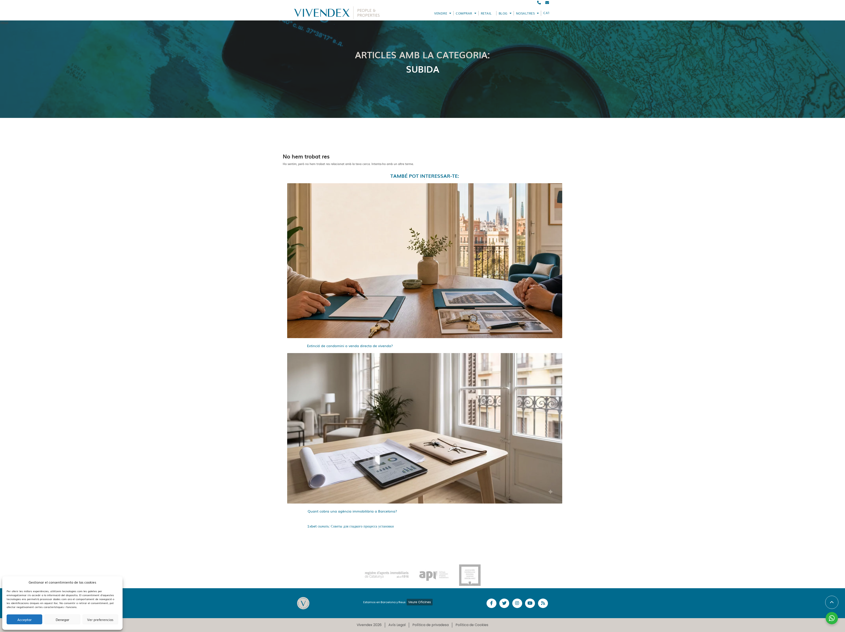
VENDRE (440, 13)
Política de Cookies (472, 624)
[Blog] (543, 603)
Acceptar (24, 619)
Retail (486, 13)
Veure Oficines (419, 602)
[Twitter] (504, 603)
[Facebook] (491, 603)
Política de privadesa (430, 624)
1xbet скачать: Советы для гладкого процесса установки (350, 526)
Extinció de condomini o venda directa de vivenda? (350, 345)
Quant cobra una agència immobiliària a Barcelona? (352, 511)
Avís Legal (397, 624)
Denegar (62, 619)
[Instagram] (517, 603)
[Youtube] (530, 603)
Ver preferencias (100, 619)
